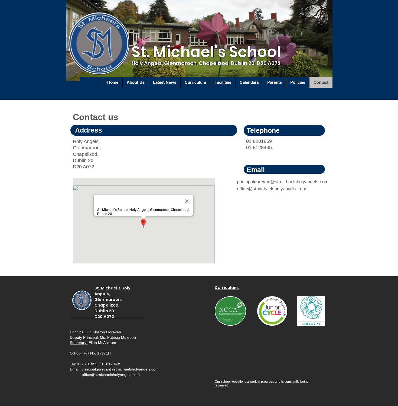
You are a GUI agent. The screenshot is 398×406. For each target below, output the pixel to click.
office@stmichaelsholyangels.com (271, 188)
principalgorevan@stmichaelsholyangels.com (282, 181)
